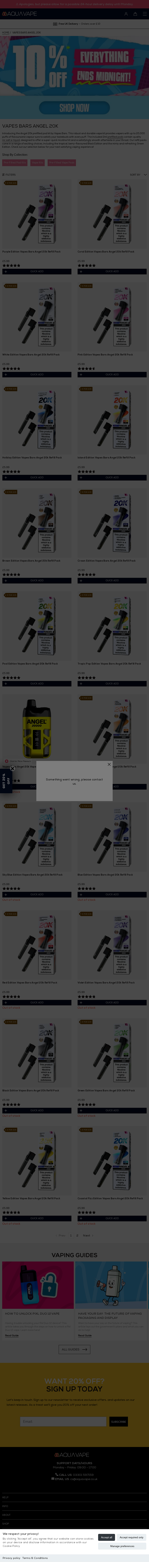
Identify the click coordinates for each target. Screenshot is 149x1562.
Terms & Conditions (35, 1558)
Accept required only (131, 1537)
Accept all (106, 1537)
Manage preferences (122, 1546)
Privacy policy (11, 1558)
